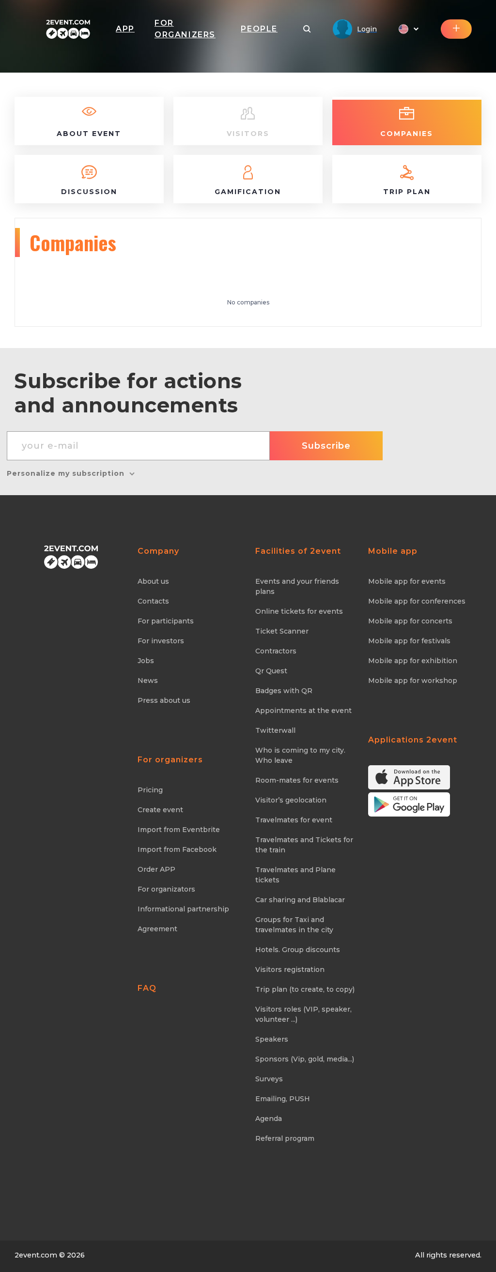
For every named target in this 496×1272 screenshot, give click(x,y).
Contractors (275, 651)
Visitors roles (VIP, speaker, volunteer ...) (303, 1014)
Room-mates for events (297, 780)
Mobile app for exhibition (412, 660)
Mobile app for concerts (410, 621)
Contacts (153, 601)
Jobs (146, 660)
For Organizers (185, 28)
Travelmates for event (293, 820)
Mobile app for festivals (409, 640)
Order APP (156, 869)
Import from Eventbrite (179, 829)
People (259, 28)
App (125, 28)
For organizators (166, 889)
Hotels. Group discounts (297, 949)
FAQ (147, 988)
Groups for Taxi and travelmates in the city (294, 924)
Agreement (157, 928)
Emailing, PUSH (282, 1098)
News (148, 680)
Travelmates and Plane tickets (295, 874)
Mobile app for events (407, 581)
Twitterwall (275, 730)
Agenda (268, 1118)
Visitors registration (290, 969)
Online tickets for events (299, 611)
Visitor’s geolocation (290, 800)
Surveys (269, 1079)
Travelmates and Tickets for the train (304, 844)
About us (153, 581)
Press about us (164, 700)
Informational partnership (183, 909)
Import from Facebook (177, 849)
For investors (161, 640)
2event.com (36, 1255)
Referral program (284, 1138)
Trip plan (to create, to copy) (305, 989)
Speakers (271, 1039)
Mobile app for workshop (412, 680)
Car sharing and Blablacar (300, 899)
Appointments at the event (303, 710)
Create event (160, 809)
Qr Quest (271, 670)
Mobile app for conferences (416, 601)
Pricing (150, 790)
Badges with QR (283, 690)
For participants (166, 621)
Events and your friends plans (297, 586)
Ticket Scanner (282, 631)
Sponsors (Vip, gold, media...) (304, 1059)
